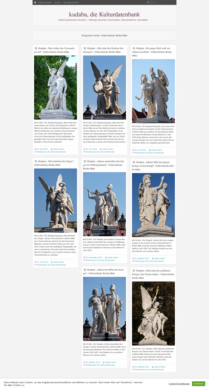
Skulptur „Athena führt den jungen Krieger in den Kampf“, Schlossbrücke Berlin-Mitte (153, 165)
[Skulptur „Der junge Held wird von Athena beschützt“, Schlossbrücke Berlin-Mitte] (153, 124)
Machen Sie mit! (71, 3)
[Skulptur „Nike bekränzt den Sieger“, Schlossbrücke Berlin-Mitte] (55, 234)
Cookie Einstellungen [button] (179, 384)
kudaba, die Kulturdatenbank (104, 14)
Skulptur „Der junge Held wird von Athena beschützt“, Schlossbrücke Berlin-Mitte (152, 52)
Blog (57, 3)
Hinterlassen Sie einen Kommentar (51, 152)
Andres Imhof (58, 149)
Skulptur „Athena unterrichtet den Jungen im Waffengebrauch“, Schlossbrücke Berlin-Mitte (103, 165)
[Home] (35, 2)
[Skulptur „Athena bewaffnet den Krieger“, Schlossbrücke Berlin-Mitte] (104, 342)
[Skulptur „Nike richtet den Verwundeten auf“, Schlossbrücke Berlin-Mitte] (55, 121)
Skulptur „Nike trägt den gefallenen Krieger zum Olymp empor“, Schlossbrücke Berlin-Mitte (153, 274)
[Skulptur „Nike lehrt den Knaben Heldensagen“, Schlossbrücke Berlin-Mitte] (104, 121)
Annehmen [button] (198, 384)
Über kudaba (45, 3)
